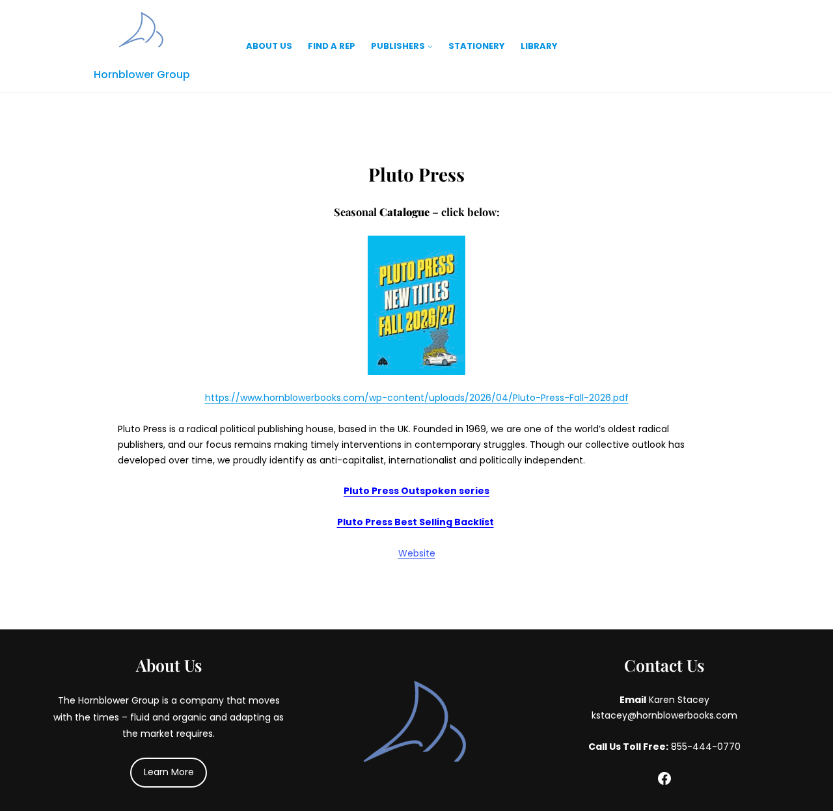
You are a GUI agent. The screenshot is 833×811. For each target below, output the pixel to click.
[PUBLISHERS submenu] (430, 46)
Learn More (169, 771)
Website (416, 553)
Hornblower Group (142, 74)
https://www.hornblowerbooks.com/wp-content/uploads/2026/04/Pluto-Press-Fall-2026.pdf (417, 397)
